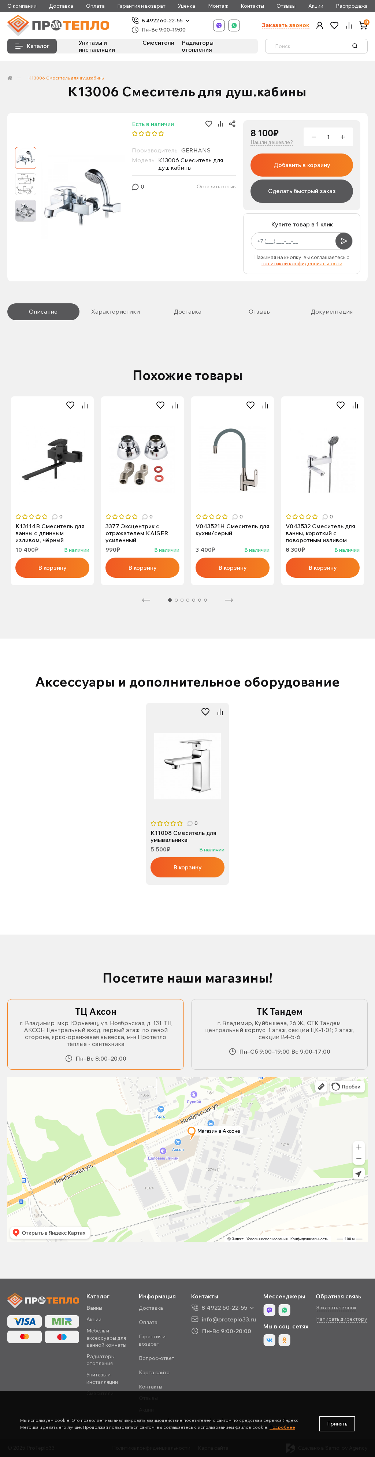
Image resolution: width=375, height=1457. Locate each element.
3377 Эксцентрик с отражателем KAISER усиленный (136, 533)
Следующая (229, 600)
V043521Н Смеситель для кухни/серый (233, 530)
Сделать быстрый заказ (302, 191)
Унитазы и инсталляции (97, 46)
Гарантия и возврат (141, 6)
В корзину (52, 567)
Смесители (158, 42)
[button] (319, 25)
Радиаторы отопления (198, 46)
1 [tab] (170, 600)
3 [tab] (182, 600)
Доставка (61, 6)
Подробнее (282, 1427)
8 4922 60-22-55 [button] (224, 1307)
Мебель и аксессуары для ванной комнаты (106, 1337)
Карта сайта (154, 1372)
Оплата (95, 6)
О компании (22, 6)
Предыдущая (146, 600)
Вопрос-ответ (156, 1358)
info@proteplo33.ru (229, 1319)
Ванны (94, 1308)
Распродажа (352, 6)
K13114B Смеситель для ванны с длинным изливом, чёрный (50, 533)
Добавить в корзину (302, 165)
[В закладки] (70, 405)
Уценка (186, 6)
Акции (315, 6)
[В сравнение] (85, 405)
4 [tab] (187, 600)
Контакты (252, 6)
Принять (337, 1423)
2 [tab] (176, 600)
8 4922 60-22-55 (162, 21)
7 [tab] (205, 600)
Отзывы (286, 6)
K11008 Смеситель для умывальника (183, 836)
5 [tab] (193, 600)
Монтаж (218, 6)
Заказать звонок (285, 25)
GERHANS (196, 150)
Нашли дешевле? (271, 142)
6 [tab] (199, 600)
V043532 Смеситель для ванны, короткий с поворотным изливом (320, 533)
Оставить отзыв (216, 187)
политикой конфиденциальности (301, 263)
